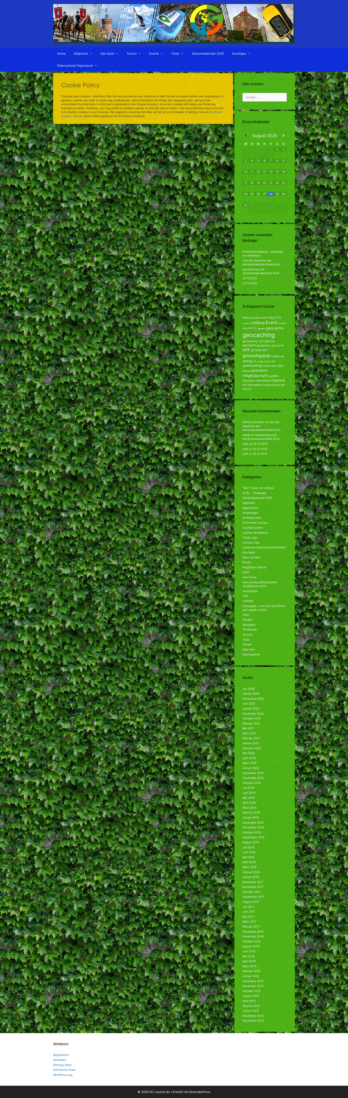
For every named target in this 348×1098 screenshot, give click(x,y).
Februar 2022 (251, 723)
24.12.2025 (249, 278)
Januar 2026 (250, 693)
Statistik (278, 380)
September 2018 (253, 837)
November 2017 (253, 886)
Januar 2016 (250, 976)
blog (271, 317)
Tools (175, 53)
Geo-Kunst (249, 577)
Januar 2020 (250, 768)
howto (275, 356)
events (282, 323)
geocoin (270, 341)
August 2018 (250, 842)
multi (266, 361)
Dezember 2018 (253, 822)
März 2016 (249, 966)
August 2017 (250, 901)
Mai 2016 (248, 956)
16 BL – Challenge (254, 493)
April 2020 (249, 758)
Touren (131, 53)
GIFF (246, 350)
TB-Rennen (249, 629)
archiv (263, 317)
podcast (247, 370)
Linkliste (247, 601)
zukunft (246, 388)
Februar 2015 (251, 1006)
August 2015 (250, 995)
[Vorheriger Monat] (246, 135)
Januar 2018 (250, 877)
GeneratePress (199, 1092)
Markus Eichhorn (253, 422)
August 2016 (250, 946)
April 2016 (249, 961)
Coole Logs (249, 537)
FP (249, 328)
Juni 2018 (248, 852)
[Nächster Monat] (284, 135)
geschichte (278, 345)
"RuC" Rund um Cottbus (258, 488)
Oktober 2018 (251, 832)
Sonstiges (239, 53)
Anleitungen (250, 512)
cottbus (257, 322)
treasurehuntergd (273, 384)
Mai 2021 (248, 728)
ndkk (272, 361)
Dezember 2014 (253, 1015)
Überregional (250, 654)
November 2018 (253, 827)
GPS (265, 350)
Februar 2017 (251, 926)
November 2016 (253, 936)
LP (254, 361)
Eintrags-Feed (62, 1065)
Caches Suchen (252, 527)
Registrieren (61, 1054)
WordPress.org (62, 1074)
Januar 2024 (250, 708)
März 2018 (249, 867)
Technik (247, 634)
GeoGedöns (250, 591)
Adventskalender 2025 (208, 53)
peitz (280, 365)
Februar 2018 (251, 872)
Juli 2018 (248, 847)
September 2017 (253, 896)
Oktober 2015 (251, 991)
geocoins (249, 345)
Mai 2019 (248, 797)
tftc (244, 384)
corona (245, 323)
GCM (245, 572)
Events (154, 53)
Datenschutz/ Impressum (75, 65)
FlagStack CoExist (254, 567)
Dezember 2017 (252, 882)
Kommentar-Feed (64, 1069)
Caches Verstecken (255, 532)
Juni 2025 (249, 703)
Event (272, 322)
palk (273, 365)
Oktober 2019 (251, 783)
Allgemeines (250, 508)
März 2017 (249, 921)
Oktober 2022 (251, 718)
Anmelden (59, 1060)
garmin (261, 328)
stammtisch (263, 380)
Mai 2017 (248, 916)
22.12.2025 (260, 453)
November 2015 (253, 986)
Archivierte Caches (254, 522)
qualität (273, 376)
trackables (255, 384)
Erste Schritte (251, 557)
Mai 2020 (248, 753)
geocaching (258, 334)
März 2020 (249, 763)
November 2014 (253, 1020)
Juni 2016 (248, 951)
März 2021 (249, 733)
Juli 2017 (248, 906)
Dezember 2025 (253, 698)
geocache (274, 328)
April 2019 (249, 802)
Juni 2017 (248, 911)
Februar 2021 (251, 738)
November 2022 (253, 713)
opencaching (252, 365)
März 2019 (249, 807)
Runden (247, 619)
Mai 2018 (248, 857)
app (257, 317)
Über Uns (248, 649)
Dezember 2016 (253, 931)
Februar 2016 (251, 971)
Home (61, 53)
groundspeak (256, 355)
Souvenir (248, 380)
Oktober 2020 (251, 748)
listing (247, 361)
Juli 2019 (248, 787)
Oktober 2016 (251, 941)
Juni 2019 (248, 792)
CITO (277, 317)
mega (260, 361)
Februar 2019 (251, 812)
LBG (282, 356)
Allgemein (81, 53)
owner (267, 365)
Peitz (245, 614)
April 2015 (249, 1001)
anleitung (248, 317)
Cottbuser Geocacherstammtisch (264, 547)
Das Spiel (107, 53)
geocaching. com (253, 341)
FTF (254, 328)
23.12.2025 (249, 283)
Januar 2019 (250, 817)
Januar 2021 (250, 743)
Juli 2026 (248, 688)
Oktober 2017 (251, 892)
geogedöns (264, 345)
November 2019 (253, 777)
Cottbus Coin (251, 542)
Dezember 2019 (253, 773)
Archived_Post (251, 517)
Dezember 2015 (253, 981)
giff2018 (256, 350)
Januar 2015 (250, 1010)
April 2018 (249, 862)
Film (244, 328)
